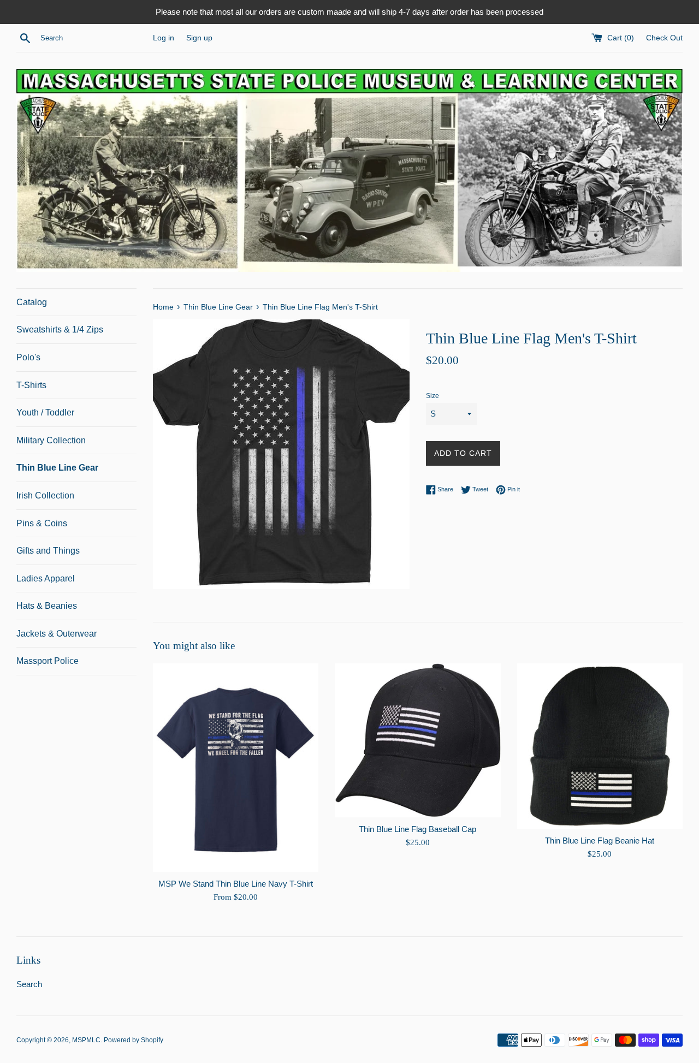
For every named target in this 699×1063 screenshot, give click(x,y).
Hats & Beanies (46, 605)
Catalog (31, 302)
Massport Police (47, 661)
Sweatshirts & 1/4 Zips (59, 329)
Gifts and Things (48, 550)
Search (29, 984)
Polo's (28, 357)
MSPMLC (86, 1040)
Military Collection (51, 440)
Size (432, 396)
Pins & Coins (41, 523)
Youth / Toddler (45, 412)
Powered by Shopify (133, 1040)
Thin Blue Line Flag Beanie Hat (599, 840)
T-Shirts (31, 385)
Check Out (664, 38)
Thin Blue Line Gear (57, 467)
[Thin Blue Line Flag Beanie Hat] (600, 746)
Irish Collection (45, 495)
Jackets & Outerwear (56, 633)
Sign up (199, 38)
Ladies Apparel (45, 578)
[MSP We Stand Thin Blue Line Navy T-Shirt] (235, 767)
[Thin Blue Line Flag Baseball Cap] (417, 740)
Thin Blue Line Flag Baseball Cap (417, 829)
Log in (163, 38)
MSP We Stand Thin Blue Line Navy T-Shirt (235, 883)
